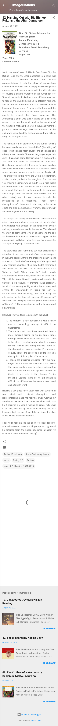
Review (30, 460)
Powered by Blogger (31, 714)
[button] (54, 18)
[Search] (54, 6)
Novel (6, 460)
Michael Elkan (35, 720)
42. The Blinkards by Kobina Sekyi (23, 637)
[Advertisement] (29, 560)
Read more (49, 628)
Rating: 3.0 (18, 460)
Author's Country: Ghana (37, 454)
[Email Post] (4, 448)
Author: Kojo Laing (13, 454)
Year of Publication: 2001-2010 (19, 466)
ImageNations (23, 5)
